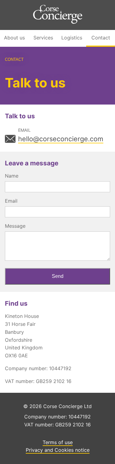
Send (57, 276)
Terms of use (58, 442)
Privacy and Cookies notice (58, 450)
